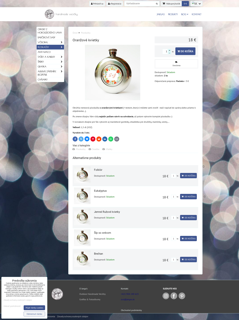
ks (177, 176)
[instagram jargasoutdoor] (165, 298)
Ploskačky (80, 149)
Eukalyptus (100, 190)
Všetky (109, 149)
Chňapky (42, 79)
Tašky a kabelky (46, 57)
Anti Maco (44, 52)
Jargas (161, 14)
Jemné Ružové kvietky (107, 211)
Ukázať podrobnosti (12, 306)
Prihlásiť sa (98, 3)
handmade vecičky (67, 14)
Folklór (98, 169)
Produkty (173, 14)
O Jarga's (83, 288)
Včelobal (43, 42)
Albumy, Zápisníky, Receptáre (47, 73)
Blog (183, 14)
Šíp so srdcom (102, 232)
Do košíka (186, 51)
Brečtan (98, 253)
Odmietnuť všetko (34, 314)
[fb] (173, 298)
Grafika (42, 66)
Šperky (41, 61)
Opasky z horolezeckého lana (50, 31)
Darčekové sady (46, 37)
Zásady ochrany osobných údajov (72, 316)
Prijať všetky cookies (34, 307)
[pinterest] (181, 298)
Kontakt (196, 14)
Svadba (95, 149)
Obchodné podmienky (131, 310)
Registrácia (116, 3)
